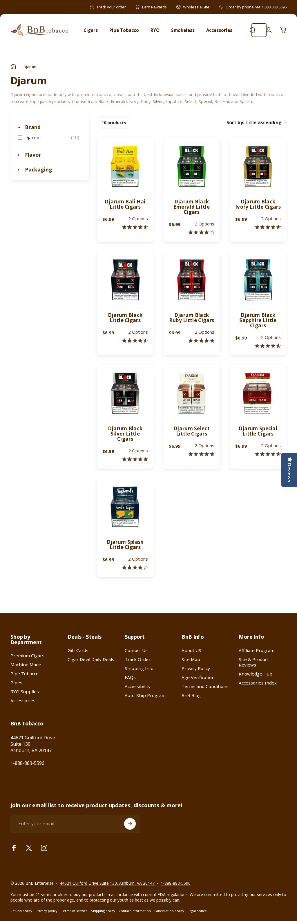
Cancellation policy (169, 911)
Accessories (22, 700)
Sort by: (254, 122)
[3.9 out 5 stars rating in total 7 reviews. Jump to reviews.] (201, 232)
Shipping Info (139, 668)
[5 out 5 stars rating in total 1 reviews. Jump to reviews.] (201, 454)
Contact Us (136, 650)
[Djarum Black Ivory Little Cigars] (258, 166)
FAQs (130, 677)
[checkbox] (50, 137)
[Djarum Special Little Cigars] (258, 393)
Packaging (37, 169)
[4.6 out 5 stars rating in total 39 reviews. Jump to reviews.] (135, 227)
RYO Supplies (24, 691)
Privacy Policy (196, 668)
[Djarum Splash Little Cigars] (125, 507)
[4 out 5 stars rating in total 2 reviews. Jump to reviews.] (135, 567)
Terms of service (74, 911)
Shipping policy (103, 911)
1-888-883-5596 (27, 763)
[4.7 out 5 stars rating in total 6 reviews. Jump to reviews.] (268, 346)
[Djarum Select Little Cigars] (191, 393)
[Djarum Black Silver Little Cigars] (125, 393)
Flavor (32, 154)
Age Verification (198, 677)
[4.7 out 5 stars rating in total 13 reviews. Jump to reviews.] (268, 454)
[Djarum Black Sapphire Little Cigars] (258, 280)
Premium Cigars (27, 655)
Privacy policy (46, 911)
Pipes (16, 682)
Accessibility (138, 686)
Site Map (191, 659)
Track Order (138, 659)
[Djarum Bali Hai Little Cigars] (125, 166)
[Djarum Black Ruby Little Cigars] (191, 280)
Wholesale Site (196, 7)
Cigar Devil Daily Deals (91, 659)
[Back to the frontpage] (13, 67)
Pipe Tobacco (24, 673)
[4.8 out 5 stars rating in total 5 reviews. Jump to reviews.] (135, 459)
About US (191, 650)
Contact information (135, 911)
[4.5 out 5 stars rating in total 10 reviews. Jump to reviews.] (135, 340)
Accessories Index (258, 683)
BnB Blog (191, 695)
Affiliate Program (256, 650)
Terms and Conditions (205, 686)
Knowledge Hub (255, 674)
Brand (32, 127)
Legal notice (197, 911)
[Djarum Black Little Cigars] (125, 280)
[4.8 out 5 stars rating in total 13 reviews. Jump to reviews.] (201, 340)
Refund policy (21, 911)
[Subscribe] (130, 824)
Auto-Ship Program (145, 695)
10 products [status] (114, 122)
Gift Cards (78, 650)
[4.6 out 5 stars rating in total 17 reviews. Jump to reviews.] (268, 227)
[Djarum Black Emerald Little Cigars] (191, 166)
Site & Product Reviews (254, 662)
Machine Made (25, 664)
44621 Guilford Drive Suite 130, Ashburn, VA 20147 (107, 883)
